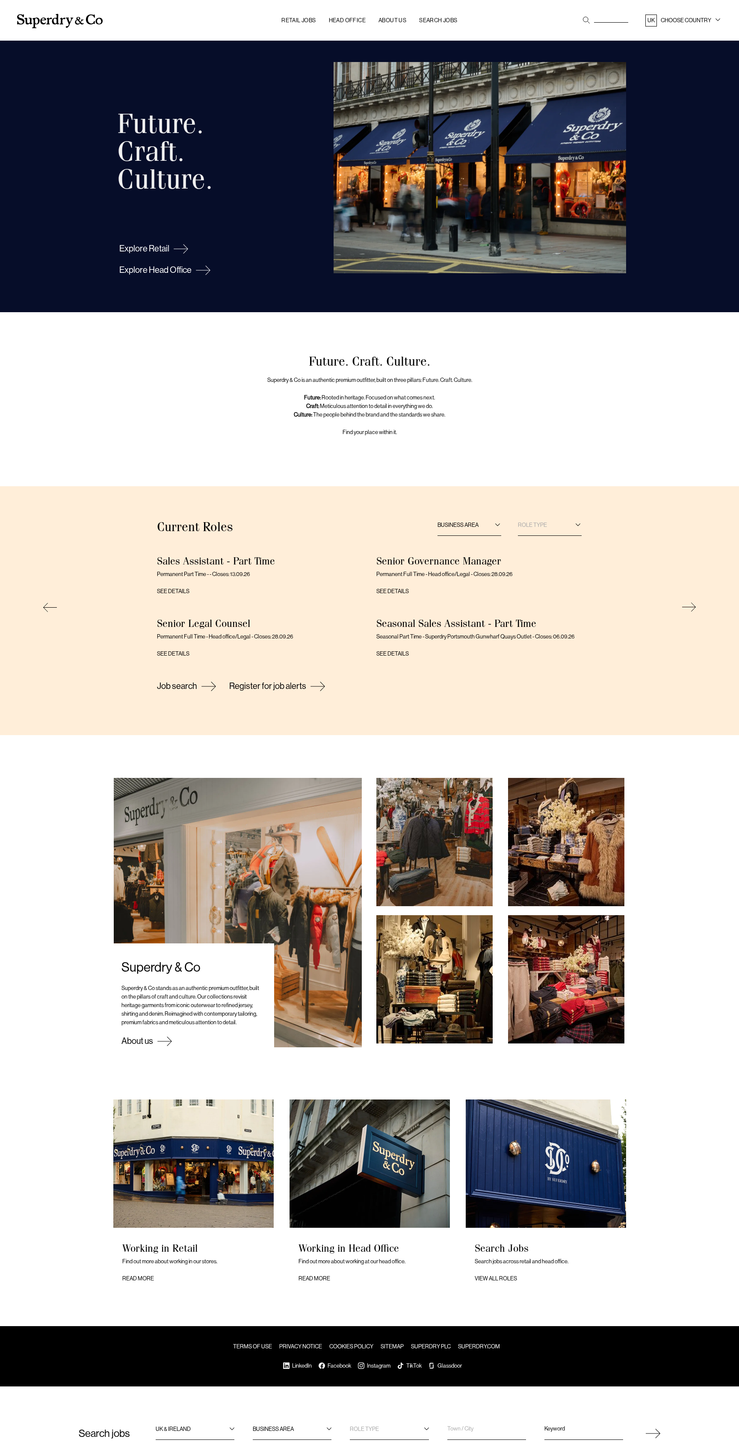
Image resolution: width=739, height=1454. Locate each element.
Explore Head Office (155, 270)
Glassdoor (449, 1365)
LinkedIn (302, 1365)
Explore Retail (144, 249)
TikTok (414, 1365)
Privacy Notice (300, 1346)
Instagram (378, 1365)
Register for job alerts (267, 686)
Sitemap (392, 1346)
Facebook (339, 1365)
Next (687, 607)
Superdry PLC (431, 1346)
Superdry (60, 21)
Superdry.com (479, 1346)
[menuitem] (683, 22)
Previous (51, 607)
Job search (177, 686)
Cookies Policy (351, 1346)
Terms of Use (252, 1346)
